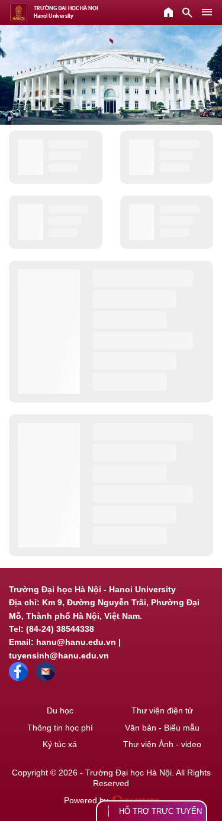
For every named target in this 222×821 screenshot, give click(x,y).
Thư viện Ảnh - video (162, 744)
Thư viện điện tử (162, 710)
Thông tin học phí (60, 727)
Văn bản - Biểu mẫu (162, 727)
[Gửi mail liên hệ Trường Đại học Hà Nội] (45, 678)
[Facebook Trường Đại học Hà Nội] (18, 678)
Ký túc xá (60, 744)
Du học (60, 710)
